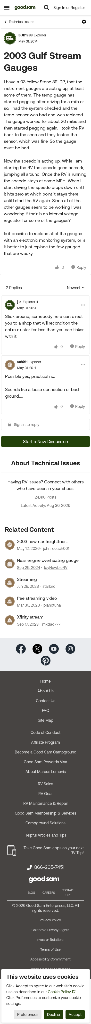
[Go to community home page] (25, 7)
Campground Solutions (45, 823)
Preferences (27, 1014)
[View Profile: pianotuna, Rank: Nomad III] (10, 601)
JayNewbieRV (55, 567)
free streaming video (37, 598)
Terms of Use (50, 949)
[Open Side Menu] (6, 7)
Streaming (27, 579)
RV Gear (45, 793)
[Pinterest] (45, 660)
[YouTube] (54, 648)
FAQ (45, 710)
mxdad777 (51, 624)
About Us (45, 691)
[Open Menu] (84, 21)
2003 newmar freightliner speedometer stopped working (47, 541)
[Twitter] (37, 648)
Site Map (45, 720)
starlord (49, 586)
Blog (31, 892)
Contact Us (45, 700)
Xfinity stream (30, 617)
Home (45, 681)
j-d (19, 302)
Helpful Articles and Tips (45, 835)
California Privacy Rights (50, 930)
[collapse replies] (45, 297)
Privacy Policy (50, 920)
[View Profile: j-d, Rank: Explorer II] (10, 305)
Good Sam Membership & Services (45, 813)
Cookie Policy (59, 992)
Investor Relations (50, 940)
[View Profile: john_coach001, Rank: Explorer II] (10, 545)
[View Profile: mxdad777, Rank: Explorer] (10, 620)
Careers (48, 892)
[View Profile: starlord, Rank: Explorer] (10, 583)
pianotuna (52, 605)
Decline (53, 1014)
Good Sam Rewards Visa (45, 762)
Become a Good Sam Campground (45, 752)
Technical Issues (21, 22)
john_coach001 (56, 548)
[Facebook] (21, 648)
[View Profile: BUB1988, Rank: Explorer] (10, 38)
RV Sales (45, 784)
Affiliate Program (45, 742)
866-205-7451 (49, 867)
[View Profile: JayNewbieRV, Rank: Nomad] (10, 563)
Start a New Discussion (45, 441)
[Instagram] (70, 648)
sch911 (22, 362)
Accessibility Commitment (50, 959)
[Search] (47, 8)
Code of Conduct (45, 732)
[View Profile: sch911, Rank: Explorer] (10, 365)
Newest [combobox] (76, 288)
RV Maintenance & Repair (45, 803)
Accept (75, 1014)
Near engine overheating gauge (48, 560)
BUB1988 (25, 35)
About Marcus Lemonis (45, 771)
